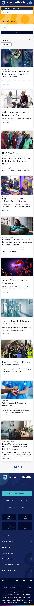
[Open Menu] (30, 2)
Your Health (7, 8)
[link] (17, 536)
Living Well (16, 8)
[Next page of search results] (21, 467)
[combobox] (15, 28)
